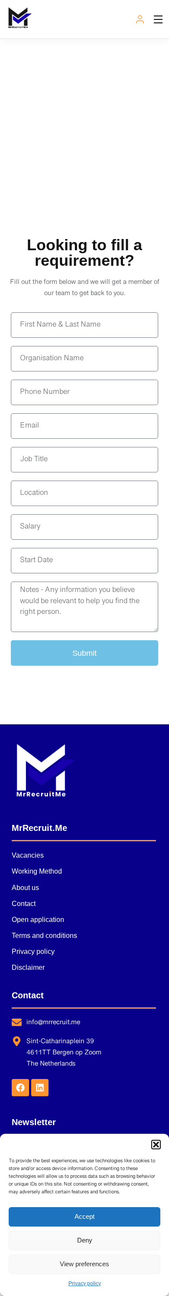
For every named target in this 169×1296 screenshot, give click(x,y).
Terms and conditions (44, 935)
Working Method (37, 871)
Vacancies (28, 855)
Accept (84, 1216)
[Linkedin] (40, 1087)
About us (25, 887)
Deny (84, 1240)
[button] (156, 1144)
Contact (24, 903)
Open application (38, 919)
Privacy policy (84, 1283)
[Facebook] (20, 1087)
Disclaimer (28, 967)
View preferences (84, 1264)
